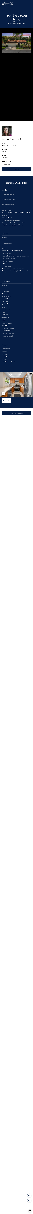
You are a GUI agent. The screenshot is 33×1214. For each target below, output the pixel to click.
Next (8, 400)
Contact (17, 169)
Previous (4, 400)
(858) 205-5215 (5, 158)
